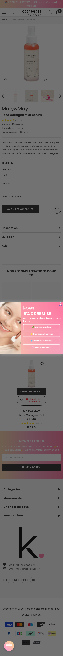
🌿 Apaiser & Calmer (41, 327)
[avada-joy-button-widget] (9, 646)
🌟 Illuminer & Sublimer (41, 334)
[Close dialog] (60, 304)
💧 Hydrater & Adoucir (41, 340)
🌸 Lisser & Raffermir (41, 347)
